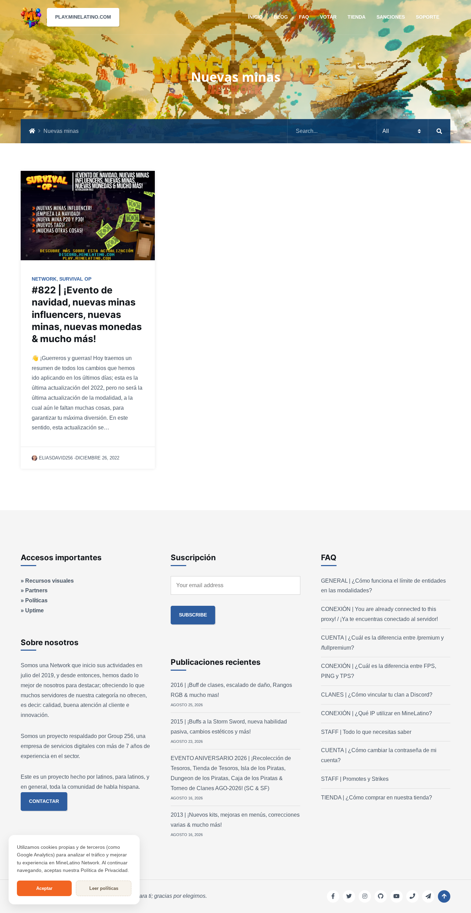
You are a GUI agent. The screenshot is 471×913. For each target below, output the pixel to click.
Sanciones (391, 17)
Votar (328, 17)
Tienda (356, 17)
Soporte (427, 17)
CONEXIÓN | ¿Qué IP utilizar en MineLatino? (376, 713)
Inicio (255, 17)
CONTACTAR (44, 801)
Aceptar (44, 888)
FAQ (304, 17)
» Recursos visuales (47, 581)
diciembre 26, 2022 (97, 457)
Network (44, 279)
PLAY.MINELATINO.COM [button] (83, 17)
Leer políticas (103, 888)
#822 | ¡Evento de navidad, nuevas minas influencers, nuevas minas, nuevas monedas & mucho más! (87, 314)
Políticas (36, 600)
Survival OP (75, 279)
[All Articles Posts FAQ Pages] (369, 131)
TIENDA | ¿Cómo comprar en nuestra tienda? (376, 797)
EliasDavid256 (56, 457)
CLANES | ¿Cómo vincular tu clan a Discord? (376, 695)
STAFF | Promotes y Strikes (355, 779)
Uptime (34, 610)
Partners (36, 590)
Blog (281, 17)
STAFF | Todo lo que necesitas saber (366, 732)
